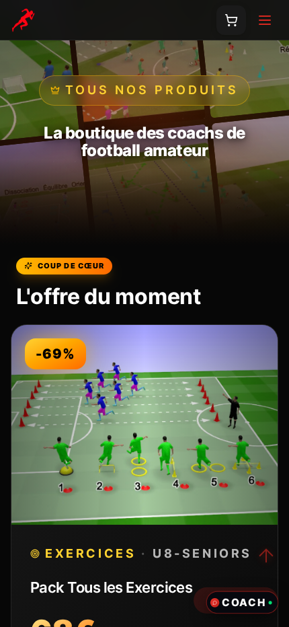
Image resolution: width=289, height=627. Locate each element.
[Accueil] (23, 20)
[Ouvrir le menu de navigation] (264, 20)
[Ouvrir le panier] (231, 20)
